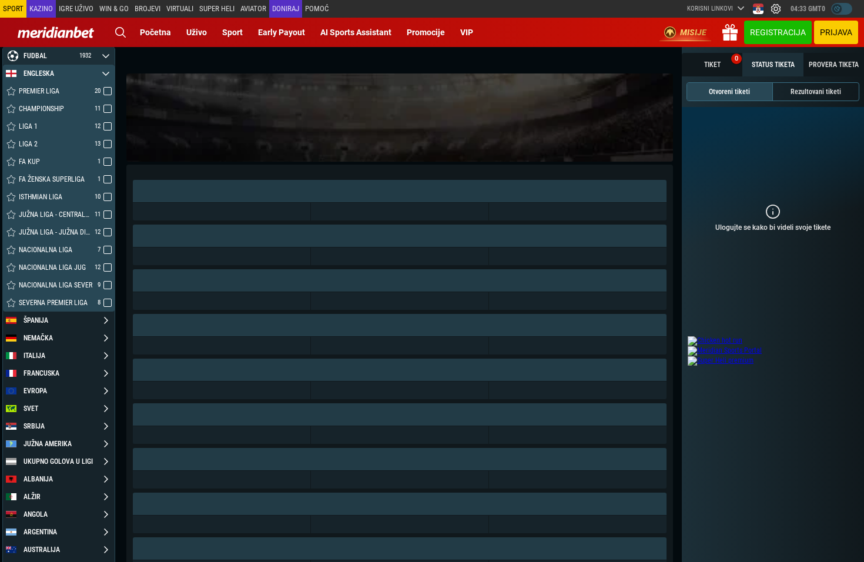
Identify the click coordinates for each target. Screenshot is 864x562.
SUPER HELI (217, 8)
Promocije (426, 32)
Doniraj (285, 8)
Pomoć (317, 8)
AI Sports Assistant (355, 32)
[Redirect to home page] (56, 32)
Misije (693, 32)
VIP (466, 32)
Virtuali (179, 8)
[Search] (120, 32)
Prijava (836, 32)
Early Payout (281, 32)
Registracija (778, 32)
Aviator (253, 8)
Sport (232, 32)
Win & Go (114, 8)
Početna (155, 32)
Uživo (196, 32)
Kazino (41, 8)
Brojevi (147, 8)
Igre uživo (76, 8)
